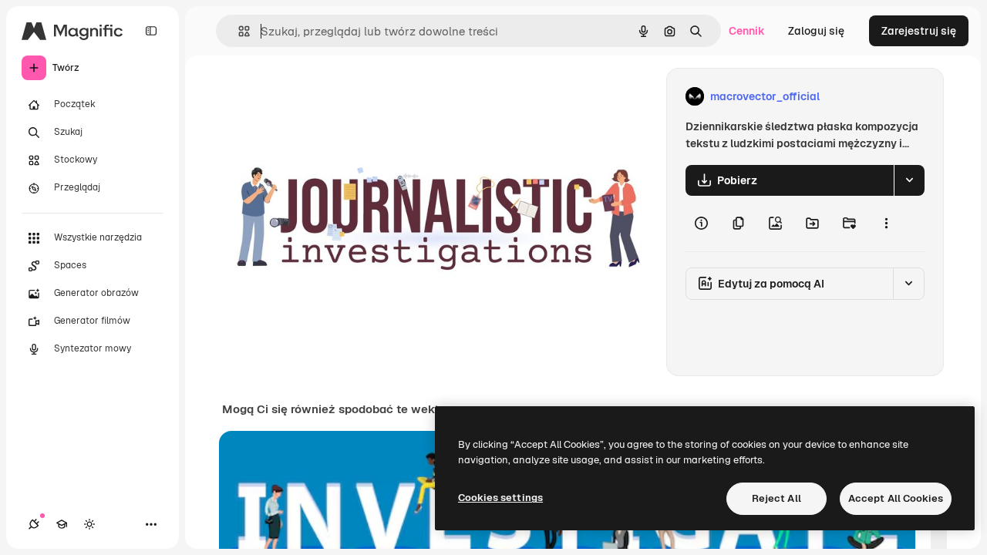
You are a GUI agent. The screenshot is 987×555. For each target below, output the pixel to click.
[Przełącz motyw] (89, 524)
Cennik (747, 31)
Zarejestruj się (918, 31)
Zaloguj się (816, 31)
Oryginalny (328, 96)
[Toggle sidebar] (151, 30)
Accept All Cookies (895, 498)
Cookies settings (500, 497)
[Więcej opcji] (886, 223)
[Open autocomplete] (238, 31)
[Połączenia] (34, 524)
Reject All (776, 498)
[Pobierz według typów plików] (909, 180)
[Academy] (61, 524)
